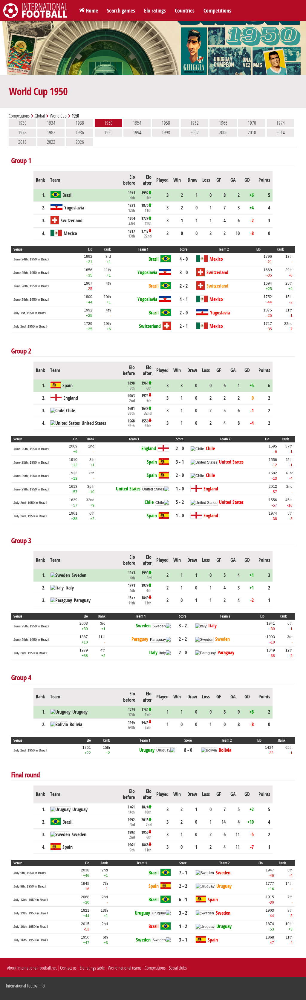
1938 (80, 123)
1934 (51, 123)
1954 (137, 123)
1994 (137, 132)
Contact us (68, 968)
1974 (280, 123)
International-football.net (25, 986)
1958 (166, 123)
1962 (194, 123)
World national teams (124, 968)
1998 (166, 132)
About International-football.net (32, 968)
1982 (51, 132)
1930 (22, 123)
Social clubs (178, 968)
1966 (223, 123)
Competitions (217, 10)
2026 (80, 142)
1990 (108, 132)
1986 (80, 132)
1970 (252, 123)
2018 (22, 142)
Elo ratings (155, 10)
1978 (22, 132)
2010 (252, 132)
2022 (51, 142)
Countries (185, 10)
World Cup (58, 116)
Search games (121, 10)
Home (92, 10)
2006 (223, 132)
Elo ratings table (92, 968)
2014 (280, 132)
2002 (194, 132)
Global (40, 116)
